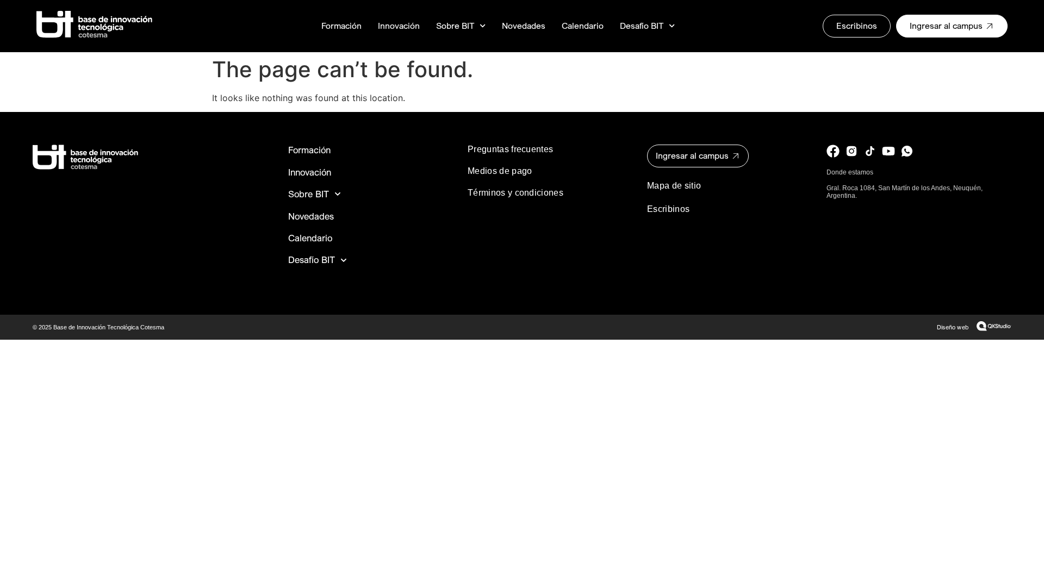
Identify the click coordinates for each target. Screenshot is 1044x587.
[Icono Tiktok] (870, 151)
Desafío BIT (641, 26)
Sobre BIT (455, 26)
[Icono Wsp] (906, 151)
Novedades (523, 26)
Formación (341, 26)
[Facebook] (833, 151)
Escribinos (668, 209)
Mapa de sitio (674, 185)
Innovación (399, 26)
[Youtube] (888, 151)
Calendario (583, 26)
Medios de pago (500, 171)
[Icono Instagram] (851, 151)
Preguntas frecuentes (510, 149)
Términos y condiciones (515, 192)
